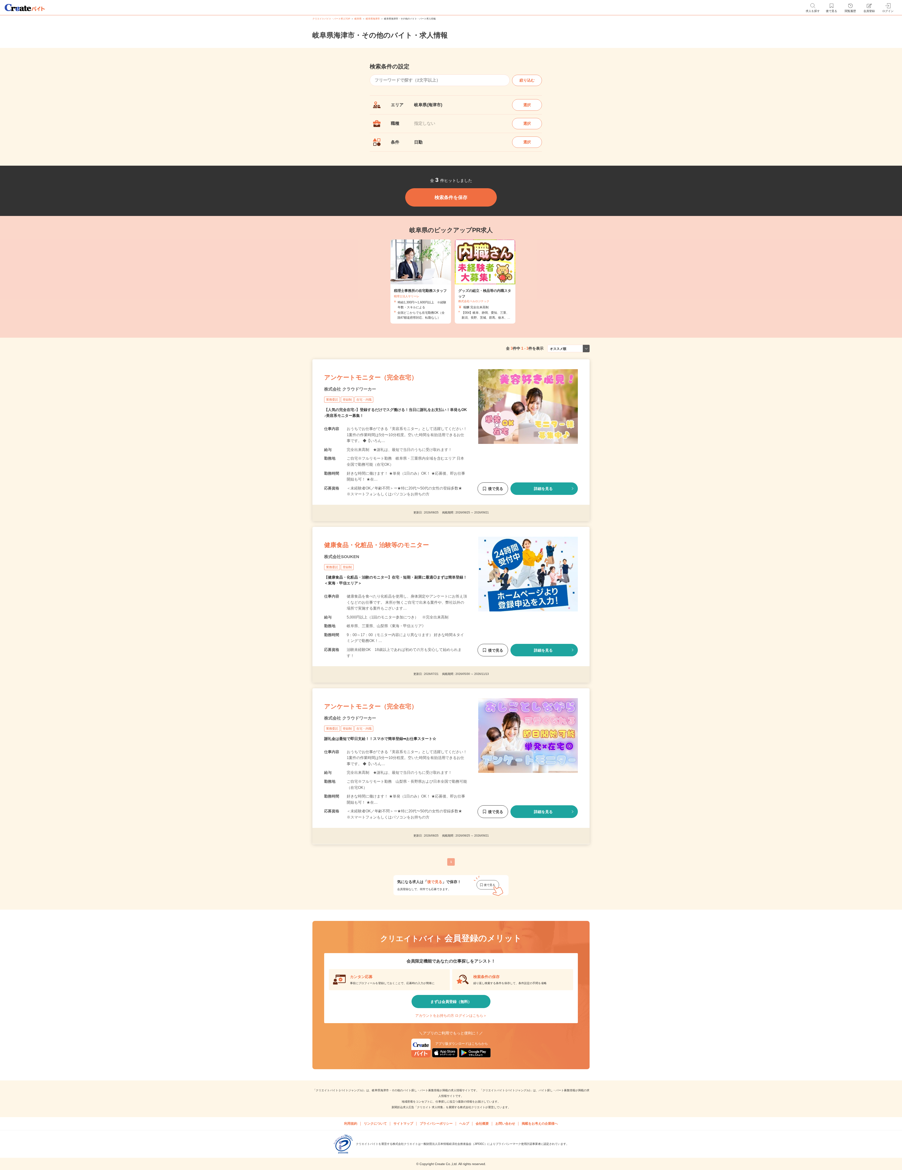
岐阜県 (358, 18)
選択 (527, 105)
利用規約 (350, 1123)
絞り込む (527, 80)
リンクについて (375, 1123)
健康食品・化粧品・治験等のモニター (376, 544)
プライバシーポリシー (436, 1123)
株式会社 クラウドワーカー (350, 389)
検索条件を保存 (451, 197)
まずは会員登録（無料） (451, 1002)
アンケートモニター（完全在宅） (370, 377)
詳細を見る (543, 489)
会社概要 (482, 1123)
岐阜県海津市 (373, 18)
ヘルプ (464, 1123)
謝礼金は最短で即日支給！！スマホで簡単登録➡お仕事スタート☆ (380, 739)
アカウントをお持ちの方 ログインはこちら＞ (451, 1015)
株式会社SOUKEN (341, 556)
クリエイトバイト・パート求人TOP (331, 18)
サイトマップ (403, 1123)
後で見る (495, 489)
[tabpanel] (420, 281)
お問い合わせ (505, 1123)
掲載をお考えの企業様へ (540, 1123)
